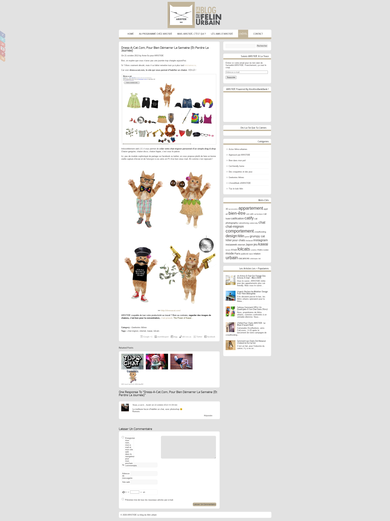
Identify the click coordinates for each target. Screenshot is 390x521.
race (251, 254)
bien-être (237, 213)
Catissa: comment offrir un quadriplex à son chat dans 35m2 (252, 308)
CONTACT (258, 34)
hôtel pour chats (235, 240)
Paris (237, 253)
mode (230, 253)
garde (247, 237)
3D (227, 209)
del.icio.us (186, 337)
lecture (228, 250)
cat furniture (258, 214)
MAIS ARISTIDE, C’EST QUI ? (191, 34)
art (227, 214)
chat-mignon (133, 331)
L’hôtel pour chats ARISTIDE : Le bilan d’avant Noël (251, 324)
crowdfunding (260, 232)
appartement (250, 208)
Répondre (208, 416)
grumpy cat (257, 236)
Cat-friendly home (236, 166)
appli (266, 209)
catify (249, 218)
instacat (249, 240)
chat (262, 222)
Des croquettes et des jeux (240, 172)
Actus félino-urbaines (238, 149)
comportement (240, 231)
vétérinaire (254, 259)
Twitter (2, 39)
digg (175, 337)
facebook (211, 337)
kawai (149, 331)
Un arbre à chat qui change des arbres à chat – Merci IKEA (251, 277)
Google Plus (2, 44)
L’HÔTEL (243, 34)
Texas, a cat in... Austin (141, 405)
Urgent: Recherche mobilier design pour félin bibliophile (252, 293)
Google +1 (147, 337)
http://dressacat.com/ (171, 310)
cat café (249, 214)
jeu (256, 244)
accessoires (233, 209)
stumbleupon (163, 337)
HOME (131, 34)
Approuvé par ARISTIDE (239, 155)
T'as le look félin (236, 189)
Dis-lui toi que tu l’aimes (253, 128)
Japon (249, 244)
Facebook (2, 34)
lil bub (234, 249)
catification (237, 218)
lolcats (156, 331)
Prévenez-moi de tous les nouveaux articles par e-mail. (149, 500)
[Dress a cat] (169, 109)
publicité (244, 254)
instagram (260, 240)
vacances (243, 258)
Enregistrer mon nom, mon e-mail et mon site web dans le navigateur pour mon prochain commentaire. (129, 452)
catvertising (244, 223)
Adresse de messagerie (126, 476)
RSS (2, 58)
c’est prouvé (166, 318)
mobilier (266, 250)
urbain (232, 257)
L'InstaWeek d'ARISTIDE (240, 183)
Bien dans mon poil (237, 160)
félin (241, 236)
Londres (254, 250)
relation (257, 253)
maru (259, 249)
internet (143, 331)
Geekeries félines (139, 327)
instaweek (231, 244)
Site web (126, 482)
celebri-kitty (253, 223)
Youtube (2, 48)
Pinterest (2, 53)
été (259, 259)
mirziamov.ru (190, 65)
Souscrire (231, 77)
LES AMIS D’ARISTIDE (222, 34)
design (231, 236)
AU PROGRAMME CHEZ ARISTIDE (155, 34)
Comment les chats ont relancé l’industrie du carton (251, 342)
